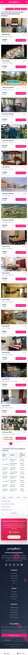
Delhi (4, 497)
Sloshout (4, 559)
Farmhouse (14, 591)
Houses (14, 599)
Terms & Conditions (14, 575)
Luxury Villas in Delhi (6, 506)
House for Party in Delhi (7, 509)
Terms (16, 646)
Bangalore (7, 5)
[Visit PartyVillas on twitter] (14, 564)
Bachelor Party (14, 614)
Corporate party (14, 610)
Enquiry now (14, 580)
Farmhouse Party (14, 617)
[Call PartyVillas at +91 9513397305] (26, 2)
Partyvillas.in (11, 644)
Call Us (8, 653)
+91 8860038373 (7, 640)
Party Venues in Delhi (6, 501)
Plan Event (22, 653)
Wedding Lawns (14, 596)
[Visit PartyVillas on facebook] (6, 564)
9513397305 (15, 532)
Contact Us (14, 573)
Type (3, 8)
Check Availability (20, 40)
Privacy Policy (14, 578)
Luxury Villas (14, 594)
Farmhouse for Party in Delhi (8, 503)
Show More (14, 513)
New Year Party (24, 5)
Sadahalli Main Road (15, 5)
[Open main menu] (1, 2)
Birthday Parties (14, 612)
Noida (18, 497)
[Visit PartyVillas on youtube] (21, 564)
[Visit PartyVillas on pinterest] (17, 564)
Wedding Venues (14, 607)
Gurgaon (11, 497)
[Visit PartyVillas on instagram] (10, 564)
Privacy (12, 646)
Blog (14, 583)
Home (2, 5)
